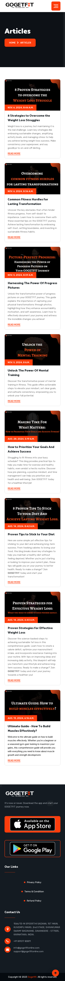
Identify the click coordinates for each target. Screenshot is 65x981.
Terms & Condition (34, 891)
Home (12, 42)
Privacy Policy (34, 882)
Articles (25, 42)
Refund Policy (34, 900)
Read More (14, 153)
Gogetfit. (32, 977)
